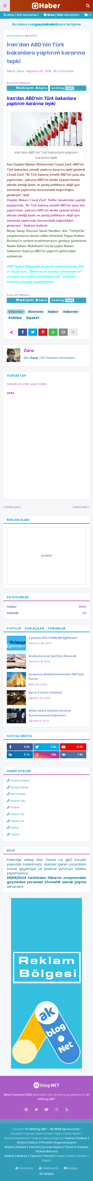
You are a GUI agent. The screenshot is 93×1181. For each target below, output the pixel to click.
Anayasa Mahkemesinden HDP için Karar (56, 676)
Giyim (21, 1142)
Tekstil (34, 1147)
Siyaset (32, 318)
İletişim (72, 1168)
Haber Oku (18, 801)
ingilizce (46, 1121)
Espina (58, 1138)
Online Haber (20, 780)
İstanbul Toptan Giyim (27, 1133)
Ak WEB (46, 556)
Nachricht (23, 1138)
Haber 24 (17, 814)
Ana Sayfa (14, 35)
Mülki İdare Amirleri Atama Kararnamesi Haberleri (50, 713)
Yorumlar (56, 628)
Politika (15, 318)
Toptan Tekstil (41, 1156)
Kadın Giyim (54, 1133)
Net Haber (18, 794)
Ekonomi (31, 35)
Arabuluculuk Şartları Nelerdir (53, 656)
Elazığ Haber (19, 787)
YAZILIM (46, 613)
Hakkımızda (50, 1168)
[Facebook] (22, 332)
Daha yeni (13, 507)
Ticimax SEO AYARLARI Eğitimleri (53, 638)
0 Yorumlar (66, 71)
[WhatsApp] (53, 332)
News (48, 1138)
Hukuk (14, 827)
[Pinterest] (42, 332)
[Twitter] (32, 332)
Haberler (71, 311)
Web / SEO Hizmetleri (22, 15)
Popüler (14, 628)
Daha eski (80, 507)
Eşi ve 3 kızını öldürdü (45, 692)
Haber (53, 311)
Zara (29, 350)
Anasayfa (26, 1168)
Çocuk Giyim (52, 1147)
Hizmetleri (63, 15)
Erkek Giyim (73, 1133)
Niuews (9, 1138)
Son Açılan (34, 628)
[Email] (63, 332)
